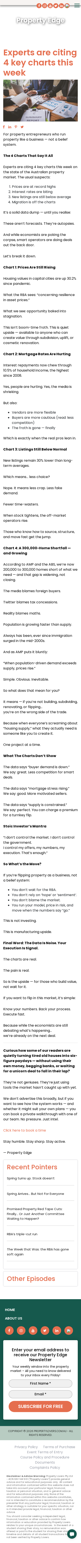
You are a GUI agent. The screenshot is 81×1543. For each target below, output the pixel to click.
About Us (13, 1318)
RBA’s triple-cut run (22, 1234)
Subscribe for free (40, 1406)
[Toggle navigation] (77, 5)
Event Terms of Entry (45, 1452)
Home (10, 1309)
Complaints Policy (45, 1467)
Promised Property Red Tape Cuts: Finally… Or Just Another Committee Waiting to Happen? (35, 1214)
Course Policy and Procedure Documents (44, 1460)
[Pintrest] (16, 127)
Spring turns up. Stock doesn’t (31, 1178)
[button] (72, 1534)
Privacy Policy (26, 1446)
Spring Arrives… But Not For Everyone (35, 1193)
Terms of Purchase (59, 1446)
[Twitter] (22, 127)
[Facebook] (3, 127)
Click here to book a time (24, 1130)
